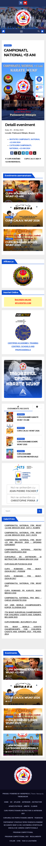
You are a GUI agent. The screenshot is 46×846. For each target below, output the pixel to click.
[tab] (37, 407)
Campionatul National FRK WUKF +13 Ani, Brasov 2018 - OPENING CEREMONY (23, 542)
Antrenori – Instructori (32, 802)
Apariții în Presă (15, 806)
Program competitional (23, 832)
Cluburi (34, 806)
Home (6, 802)
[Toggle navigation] (21, 31)
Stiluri (12, 841)
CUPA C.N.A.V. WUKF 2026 (22, 220)
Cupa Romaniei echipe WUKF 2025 (21, 244)
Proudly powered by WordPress (16, 794)
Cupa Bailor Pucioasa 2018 (18, 564)
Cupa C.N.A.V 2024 (31, 159)
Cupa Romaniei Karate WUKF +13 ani (21, 195)
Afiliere (17, 802)
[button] (39, 31)
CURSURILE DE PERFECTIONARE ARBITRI (18, 818)
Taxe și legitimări (29, 841)
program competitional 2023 (16, 836)
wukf (9, 676)
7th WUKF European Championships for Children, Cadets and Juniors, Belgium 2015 (23, 614)
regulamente (35, 836)
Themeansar (23, 796)
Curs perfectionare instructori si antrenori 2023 (23, 812)
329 (11, 802)
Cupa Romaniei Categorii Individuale (22, 747)
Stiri (18, 841)
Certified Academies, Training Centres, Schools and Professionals (23, 346)
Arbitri (26, 806)
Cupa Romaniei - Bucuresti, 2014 (21, 622)
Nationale (8, 45)
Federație (38, 818)
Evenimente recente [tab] (18, 409)
